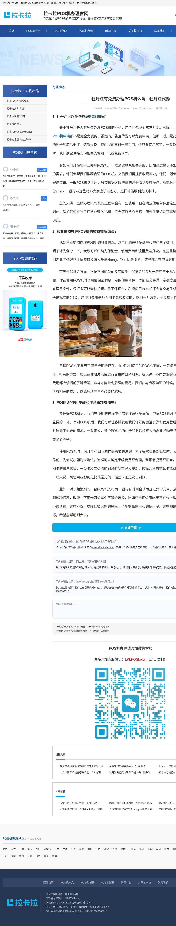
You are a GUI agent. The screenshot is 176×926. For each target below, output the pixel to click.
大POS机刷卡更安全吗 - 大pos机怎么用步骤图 (134, 809)
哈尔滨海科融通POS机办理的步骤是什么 (81, 766)
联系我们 (159, 31)
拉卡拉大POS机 (15, 108)
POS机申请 (61, 135)
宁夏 (73, 848)
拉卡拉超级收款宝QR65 (19, 131)
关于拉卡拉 (135, 31)
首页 (11, 31)
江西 (166, 848)
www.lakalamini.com (103, 547)
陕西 (38, 855)
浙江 (141, 848)
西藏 (65, 848)
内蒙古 (47, 848)
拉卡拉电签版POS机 (18, 100)
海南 (13, 855)
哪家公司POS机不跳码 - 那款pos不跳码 (130, 803)
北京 (5, 848)
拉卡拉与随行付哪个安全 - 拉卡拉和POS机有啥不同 (85, 626)
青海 (54, 855)
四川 (38, 848)
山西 (98, 848)
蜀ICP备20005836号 (96, 911)
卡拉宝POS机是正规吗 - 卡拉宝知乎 (79, 803)
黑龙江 (124, 848)
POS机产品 (33, 31)
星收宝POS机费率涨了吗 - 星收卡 (127, 766)
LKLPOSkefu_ (136, 659)
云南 (29, 855)
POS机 (94, 116)
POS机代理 (86, 31)
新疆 (81, 848)
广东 (5, 855)
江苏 (133, 848)
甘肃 (46, 855)
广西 (56, 848)
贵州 (21, 855)
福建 (158, 848)
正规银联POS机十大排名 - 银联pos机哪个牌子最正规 (88, 809)
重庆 (29, 848)
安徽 (150, 848)
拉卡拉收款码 (14, 124)
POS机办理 (60, 31)
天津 (13, 848)
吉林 (114, 848)
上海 (21, 848)
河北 (89, 848)
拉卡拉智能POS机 (16, 116)
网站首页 (48, 882)
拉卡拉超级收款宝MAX (19, 139)
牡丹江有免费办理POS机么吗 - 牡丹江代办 (132, 772)
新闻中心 (110, 31)
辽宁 (106, 848)
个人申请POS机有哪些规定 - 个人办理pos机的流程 (85, 630)
